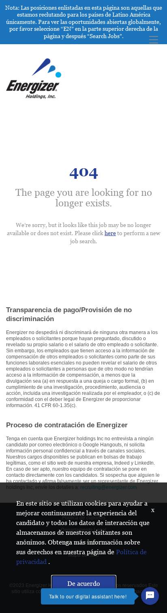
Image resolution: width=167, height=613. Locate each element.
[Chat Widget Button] (150, 596)
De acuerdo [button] (83, 583)
